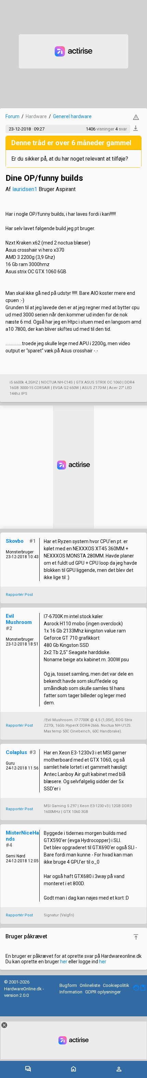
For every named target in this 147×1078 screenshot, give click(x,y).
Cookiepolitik (116, 985)
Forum (12, 116)
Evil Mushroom (19, 619)
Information (70, 991)
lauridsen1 (24, 189)
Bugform (68, 985)
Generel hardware (72, 116)
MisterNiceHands (22, 836)
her (63, 961)
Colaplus (16, 752)
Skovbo (15, 541)
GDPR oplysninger (103, 991)
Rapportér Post (19, 594)
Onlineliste (90, 985)
